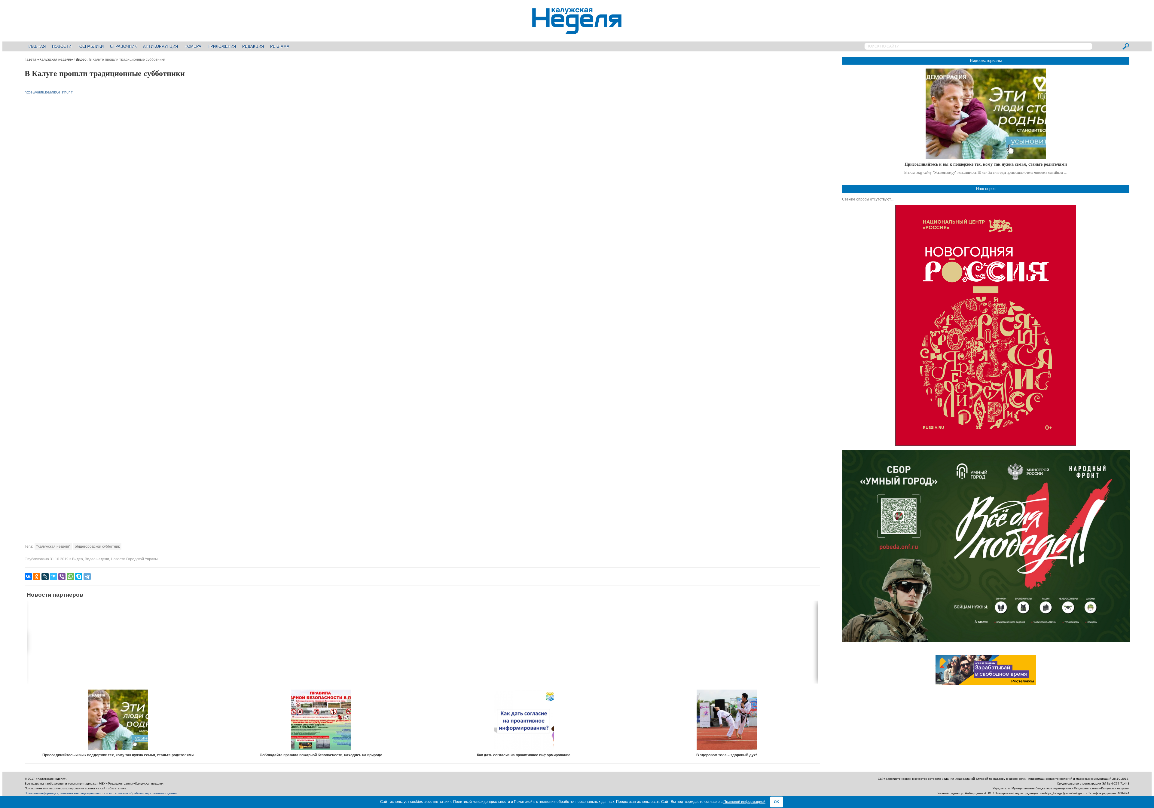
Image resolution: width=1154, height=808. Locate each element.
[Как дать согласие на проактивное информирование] (523, 720)
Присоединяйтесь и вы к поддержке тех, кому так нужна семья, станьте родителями (118, 755)
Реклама (279, 46)
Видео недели (97, 559)
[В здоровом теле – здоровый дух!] (726, 720)
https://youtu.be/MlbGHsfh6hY (49, 92)
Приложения (222, 46)
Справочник (123, 46)
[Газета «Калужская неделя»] (577, 30)
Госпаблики (91, 46)
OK (776, 802)
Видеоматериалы (986, 60)
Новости (61, 46)
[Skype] (78, 576)
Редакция (253, 46)
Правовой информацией (744, 802)
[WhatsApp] (70, 576)
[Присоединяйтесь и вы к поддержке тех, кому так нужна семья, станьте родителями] (118, 720)
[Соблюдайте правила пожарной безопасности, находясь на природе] (320, 720)
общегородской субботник (97, 546)
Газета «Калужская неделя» (49, 59)
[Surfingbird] (53, 576)
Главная (37, 46)
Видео (81, 59)
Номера (193, 46)
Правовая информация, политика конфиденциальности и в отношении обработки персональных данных (101, 793)
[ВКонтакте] (28, 576)
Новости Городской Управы (134, 559)
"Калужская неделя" (53, 546)
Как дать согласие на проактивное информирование (523, 755)
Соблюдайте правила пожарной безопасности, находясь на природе (321, 755)
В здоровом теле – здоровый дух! (726, 755)
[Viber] (62, 576)
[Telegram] (87, 576)
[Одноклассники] (36, 576)
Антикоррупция (160, 46)
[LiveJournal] (45, 576)
